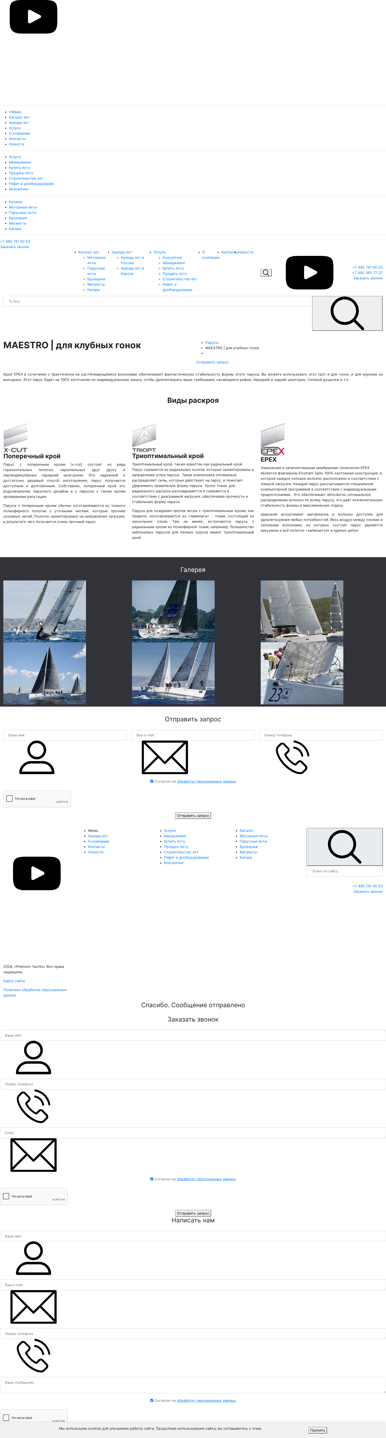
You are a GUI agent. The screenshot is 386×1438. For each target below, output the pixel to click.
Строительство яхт (26, 178)
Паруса (211, 342)
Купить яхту (19, 167)
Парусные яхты (22, 212)
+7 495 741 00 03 (15, 241)
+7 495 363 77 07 (367, 272)
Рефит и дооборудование (31, 183)
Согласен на (195, 781)
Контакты (17, 138)
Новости (16, 144)
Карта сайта (14, 981)
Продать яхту (21, 173)
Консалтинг (19, 189)
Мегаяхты (17, 223)
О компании (19, 133)
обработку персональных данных (206, 781)
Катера (15, 228)
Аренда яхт (19, 122)
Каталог (16, 202)
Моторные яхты (23, 207)
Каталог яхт (19, 117)
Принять (317, 1430)
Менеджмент (20, 162)
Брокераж (18, 218)
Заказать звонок (14, 246)
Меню (16, 112)
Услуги (15, 128)
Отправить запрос (212, 362)
